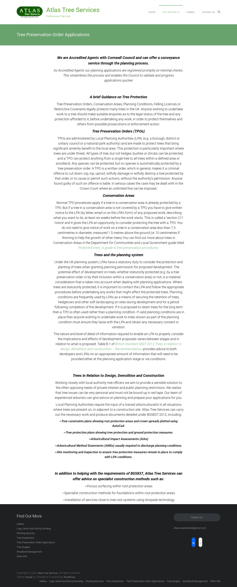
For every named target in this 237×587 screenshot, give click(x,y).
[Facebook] (193, 543)
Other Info (22, 556)
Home (151, 12)
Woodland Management (29, 551)
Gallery (191, 12)
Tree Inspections (25, 537)
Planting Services (26, 533)
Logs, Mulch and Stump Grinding (34, 528)
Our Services (170, 12)
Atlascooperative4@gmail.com (190, 528)
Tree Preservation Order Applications (36, 542)
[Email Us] (200, 543)
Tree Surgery (23, 547)
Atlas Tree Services (73, 10)
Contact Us (208, 12)
